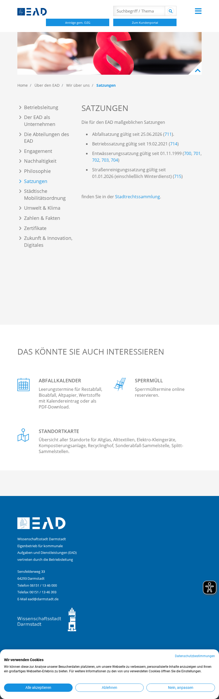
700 (187, 153)
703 (105, 160)
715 (177, 176)
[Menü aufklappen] (198, 11)
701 (197, 153)
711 (168, 134)
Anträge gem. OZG (77, 23)
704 (114, 160)
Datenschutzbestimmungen (195, 656)
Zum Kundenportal (145, 23)
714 (173, 144)
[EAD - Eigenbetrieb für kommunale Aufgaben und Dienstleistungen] (57, 11)
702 (95, 160)
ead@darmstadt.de (43, 599)
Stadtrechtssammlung (137, 197)
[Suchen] (171, 11)
